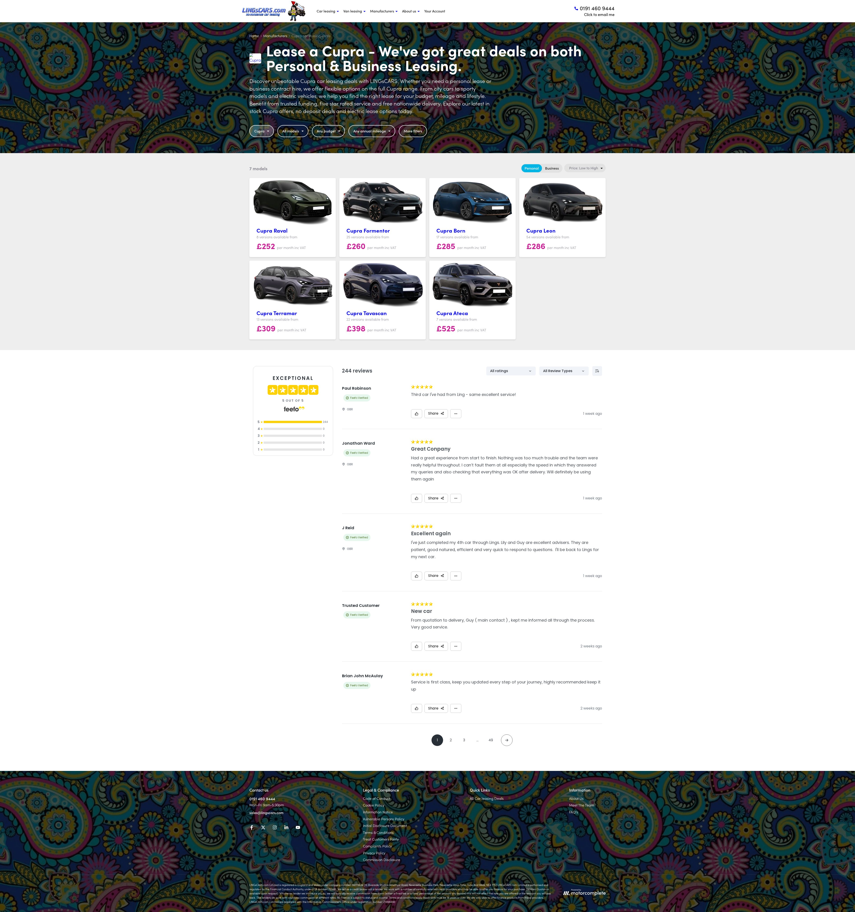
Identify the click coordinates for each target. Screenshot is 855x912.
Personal (532, 168)
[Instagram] (275, 828)
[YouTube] (298, 828)
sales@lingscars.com (266, 812)
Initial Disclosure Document (385, 825)
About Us (576, 798)
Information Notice (378, 811)
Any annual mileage (369, 130)
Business (552, 168)
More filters (413, 130)
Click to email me (599, 14)
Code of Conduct (376, 798)
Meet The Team (581, 805)
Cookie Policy (373, 805)
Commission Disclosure (381, 859)
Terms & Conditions (378, 832)
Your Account (434, 10)
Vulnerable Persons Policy (383, 818)
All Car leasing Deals (487, 798)
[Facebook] (251, 828)
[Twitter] (263, 828)
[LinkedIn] (286, 828)
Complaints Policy (377, 845)
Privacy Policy (374, 852)
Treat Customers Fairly (381, 839)
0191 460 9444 (262, 798)
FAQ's (573, 811)
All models (290, 130)
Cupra (259, 130)
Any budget (326, 130)
